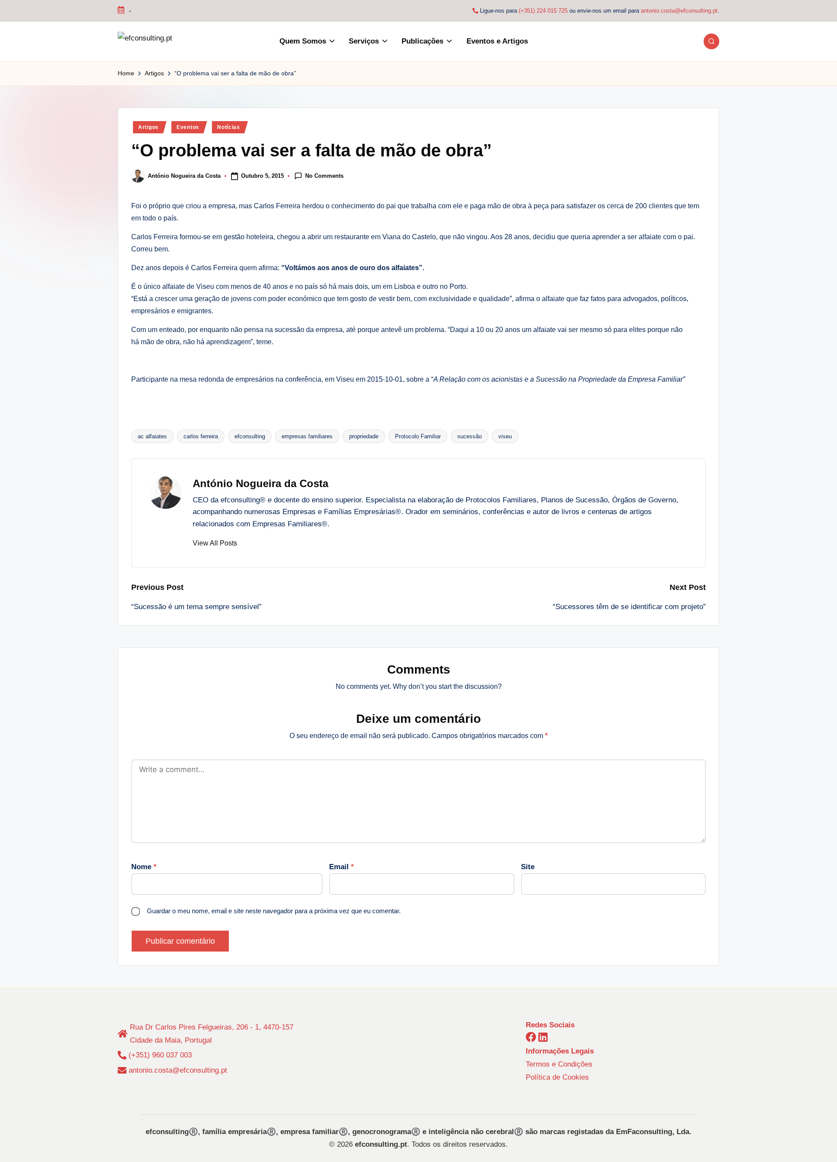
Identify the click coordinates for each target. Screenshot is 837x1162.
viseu (505, 436)
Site (527, 867)
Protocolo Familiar (418, 436)
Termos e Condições (559, 1064)
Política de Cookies (557, 1077)
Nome (144, 867)
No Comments (324, 175)
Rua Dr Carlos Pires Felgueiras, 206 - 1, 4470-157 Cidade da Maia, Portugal (211, 1033)
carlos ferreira (201, 436)
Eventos (188, 127)
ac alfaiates (152, 436)
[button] (215, 543)
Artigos (148, 127)
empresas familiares (307, 436)
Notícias (228, 127)
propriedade (363, 436)
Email (341, 867)
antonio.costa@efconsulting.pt (679, 10)
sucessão (469, 436)
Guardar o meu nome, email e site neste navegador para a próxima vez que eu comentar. (274, 911)
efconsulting (250, 436)
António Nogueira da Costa (260, 483)
